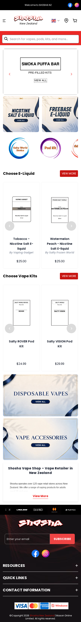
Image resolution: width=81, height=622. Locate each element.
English (56, 21)
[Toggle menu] (4, 20)
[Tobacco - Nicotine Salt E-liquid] (21, 209)
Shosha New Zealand (42, 615)
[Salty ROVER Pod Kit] (21, 312)
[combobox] (40, 39)
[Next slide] (71, 74)
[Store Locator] (66, 22)
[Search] (7, 39)
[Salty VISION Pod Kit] (59, 312)
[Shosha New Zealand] (40, 72)
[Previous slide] (9, 74)
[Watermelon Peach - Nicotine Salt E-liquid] (59, 209)
